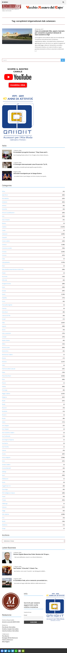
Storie (3, 482)
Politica (4, 386)
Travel (3, 496)
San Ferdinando (6, 436)
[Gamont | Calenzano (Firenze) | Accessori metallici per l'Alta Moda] (18, 117)
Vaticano (4, 507)
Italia (3, 322)
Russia (3, 418)
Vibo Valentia (5, 514)
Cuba (3, 259)
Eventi (3, 294)
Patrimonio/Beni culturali (8, 369)
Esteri (3, 287)
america (4, 205)
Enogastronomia (6, 283)
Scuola (3, 454)
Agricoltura (5, 195)
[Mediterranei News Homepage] (11, 601)
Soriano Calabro (6, 464)
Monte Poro (5, 351)
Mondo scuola (6, 347)
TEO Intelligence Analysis (8, 493)
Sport (3, 475)
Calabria (4, 227)
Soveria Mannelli (6, 468)
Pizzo (3, 379)
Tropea (4, 500)
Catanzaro (4, 234)
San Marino (5, 443)
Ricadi (3, 400)
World (3, 521)
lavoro (3, 329)
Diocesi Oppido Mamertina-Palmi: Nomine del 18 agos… (31, 554)
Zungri (3, 528)
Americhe (4, 209)
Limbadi (4, 337)
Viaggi (3, 510)
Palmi (3, 365)
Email (25, 615)
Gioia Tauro (5, 312)
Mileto (3, 344)
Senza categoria (6, 457)
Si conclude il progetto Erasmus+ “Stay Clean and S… (30, 152)
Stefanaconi (5, 478)
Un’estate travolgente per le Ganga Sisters (27, 173)
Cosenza (4, 244)
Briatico (4, 223)
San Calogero (5, 425)
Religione (4, 397)
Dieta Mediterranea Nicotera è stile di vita (12, 269)
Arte (3, 216)
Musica (4, 358)
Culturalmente (6, 262)
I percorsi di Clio (6, 315)
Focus (3, 301)
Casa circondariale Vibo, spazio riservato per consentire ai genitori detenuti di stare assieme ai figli (50, 33)
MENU (5, 2)
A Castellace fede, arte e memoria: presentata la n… (30, 580)
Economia (4, 276)
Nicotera (4, 361)
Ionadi (3, 319)
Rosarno (4, 415)
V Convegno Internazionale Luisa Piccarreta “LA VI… (30, 164)
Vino (3, 518)
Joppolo (4, 326)
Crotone (4, 255)
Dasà (3, 266)
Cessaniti (4, 237)
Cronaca (4, 251)
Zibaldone (4, 525)
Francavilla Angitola (7, 305)
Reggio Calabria (6, 393)
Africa (3, 191)
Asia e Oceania (6, 219)
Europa (4, 290)
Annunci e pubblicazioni (8, 212)
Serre (3, 461)
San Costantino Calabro (8, 432)
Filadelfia (4, 298)
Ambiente (4, 202)
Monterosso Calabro (7, 354)
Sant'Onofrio (5, 447)
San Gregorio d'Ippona (8, 439)
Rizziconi (4, 408)
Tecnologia (5, 489)
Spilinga (4, 471)
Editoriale (4, 280)
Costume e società (7, 248)
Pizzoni (4, 383)
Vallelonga (4, 503)
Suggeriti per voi (6, 486)
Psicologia (4, 390)
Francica (4, 308)
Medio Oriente (6, 340)
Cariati (3, 230)
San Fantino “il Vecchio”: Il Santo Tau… (25, 568)
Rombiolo (4, 411)
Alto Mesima (5, 198)
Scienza (4, 450)
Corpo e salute (6, 241)
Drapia (3, 273)
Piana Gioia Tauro (6, 376)
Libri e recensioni (6, 333)
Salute (3, 422)
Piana (3, 372)
